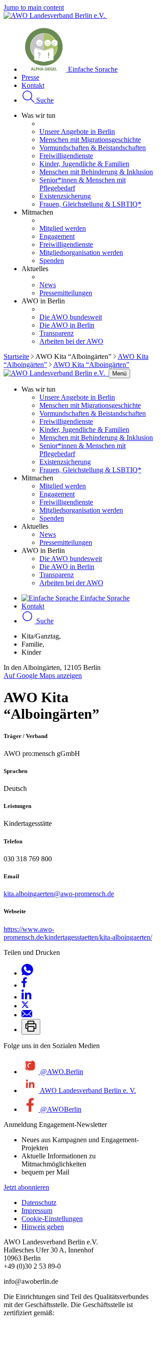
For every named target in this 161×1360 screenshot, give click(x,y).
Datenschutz (38, 1202)
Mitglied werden (62, 228)
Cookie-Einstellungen (52, 1218)
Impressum (36, 1210)
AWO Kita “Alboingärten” (91, 364)
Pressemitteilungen (65, 293)
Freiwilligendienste (66, 156)
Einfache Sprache (92, 69)
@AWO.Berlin (60, 1071)
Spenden (51, 260)
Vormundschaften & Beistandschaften (92, 147)
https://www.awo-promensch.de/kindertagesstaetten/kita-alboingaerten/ (78, 933)
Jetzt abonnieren (26, 1187)
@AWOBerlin (59, 1109)
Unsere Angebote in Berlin (77, 131)
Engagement (57, 236)
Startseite (16, 356)
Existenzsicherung (65, 196)
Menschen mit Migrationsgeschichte (90, 139)
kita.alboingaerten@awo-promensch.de (59, 894)
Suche (44, 100)
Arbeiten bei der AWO (71, 341)
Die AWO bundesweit (70, 317)
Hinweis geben (42, 1226)
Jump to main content (34, 7)
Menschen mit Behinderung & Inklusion (96, 172)
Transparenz (56, 333)
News (47, 285)
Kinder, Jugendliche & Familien (84, 164)
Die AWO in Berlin (66, 325)
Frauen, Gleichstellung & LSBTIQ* (90, 204)
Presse (30, 77)
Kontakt (32, 85)
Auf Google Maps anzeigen (43, 675)
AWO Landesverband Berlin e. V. (87, 1090)
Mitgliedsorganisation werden (81, 252)
